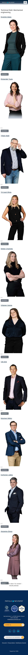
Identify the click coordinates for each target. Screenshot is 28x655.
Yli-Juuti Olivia (6, 192)
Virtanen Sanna (6, 305)
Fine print (4, 643)
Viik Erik (4, 362)
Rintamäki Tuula (7, 79)
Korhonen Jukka (7, 475)
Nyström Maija (6, 17)
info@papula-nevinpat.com (14, 619)
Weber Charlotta (7, 249)
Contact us (8, 624)
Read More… (5, 74)
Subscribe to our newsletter (13, 637)
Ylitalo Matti (5, 136)
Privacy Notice (11, 643)
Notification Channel (21, 643)
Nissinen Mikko (6, 418)
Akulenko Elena (6, 531)
